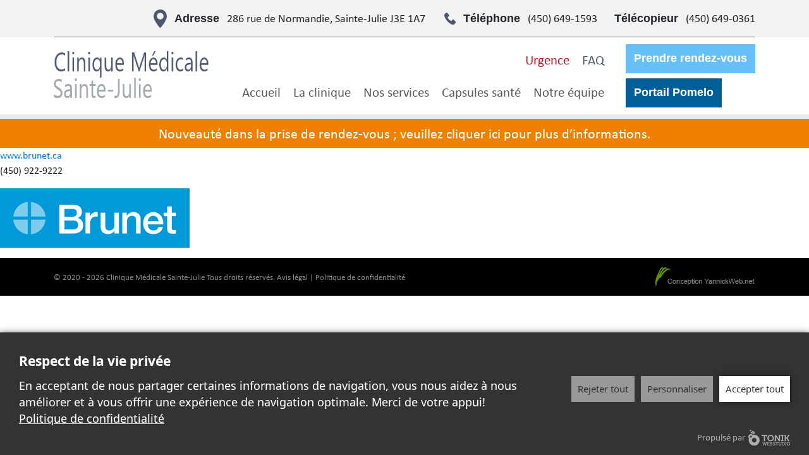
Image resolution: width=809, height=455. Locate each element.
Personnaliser (677, 388)
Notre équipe (568, 91)
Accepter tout (755, 388)
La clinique (322, 91)
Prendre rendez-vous (690, 58)
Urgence (547, 59)
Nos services (396, 91)
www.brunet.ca (31, 155)
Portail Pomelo (674, 92)
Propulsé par (721, 437)
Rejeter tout (603, 388)
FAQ (593, 59)
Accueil (261, 91)
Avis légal (292, 277)
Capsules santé (481, 91)
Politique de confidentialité (360, 277)
